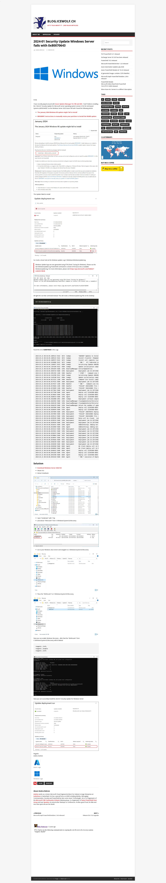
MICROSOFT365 (106, 117)
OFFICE (122, 121)
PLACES (128, 121)
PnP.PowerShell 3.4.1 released (110, 54)
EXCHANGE (105, 110)
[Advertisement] (83, 9)
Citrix (114, 99)
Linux (120, 114)
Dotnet (116, 103)
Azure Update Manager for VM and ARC (68, 104)
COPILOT (121, 99)
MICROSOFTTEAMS (119, 117)
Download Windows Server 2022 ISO (49, 468)
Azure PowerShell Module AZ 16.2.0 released (115, 70)
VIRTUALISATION (107, 131)
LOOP (126, 114)
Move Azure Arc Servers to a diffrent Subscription (116, 89)
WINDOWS (49, 783)
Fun (121, 110)
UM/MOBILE (126, 128)
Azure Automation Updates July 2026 (112, 67)
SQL (103, 128)
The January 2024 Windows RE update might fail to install (57, 112)
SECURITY (115, 124)
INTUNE (113, 114)
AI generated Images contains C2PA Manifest (115, 73)
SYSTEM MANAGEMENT (114, 128)
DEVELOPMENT (106, 103)
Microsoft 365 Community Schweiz (48, 800)
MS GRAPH (105, 121)
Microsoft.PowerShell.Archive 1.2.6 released (114, 64)
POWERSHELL (106, 124)
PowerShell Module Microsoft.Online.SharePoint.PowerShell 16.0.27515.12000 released (113, 84)
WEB (116, 131)
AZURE (40, 783)
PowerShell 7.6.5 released (109, 60)
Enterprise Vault (107, 106)
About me (116, 879)
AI (102, 99)
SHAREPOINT (125, 124)
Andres (36, 794)
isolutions (37, 796)
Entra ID (125, 106)
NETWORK (114, 121)
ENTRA (118, 106)
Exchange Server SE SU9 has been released (114, 57)
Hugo (56, 879)
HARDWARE (105, 114)
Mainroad (63, 879)
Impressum (124, 879)
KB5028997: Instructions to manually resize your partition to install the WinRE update (66, 116)
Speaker (46, 802)
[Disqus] (66, 847)
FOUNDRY (114, 110)
